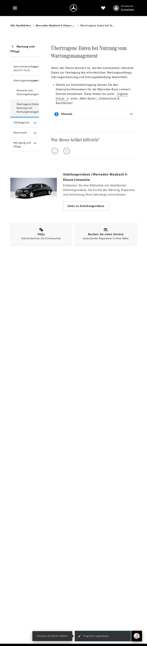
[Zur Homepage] (73, 8)
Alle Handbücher (20, 25)
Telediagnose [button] (21, 122)
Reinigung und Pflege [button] (22, 144)
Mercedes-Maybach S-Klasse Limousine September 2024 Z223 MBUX (56, 25)
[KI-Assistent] (137, 636)
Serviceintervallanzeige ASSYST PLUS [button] (26, 68)
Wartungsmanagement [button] (26, 80)
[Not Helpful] (66, 151)
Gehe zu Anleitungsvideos (86, 206)
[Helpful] (54, 151)
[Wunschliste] (103, 8)
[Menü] (15, 8)
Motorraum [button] (20, 132)
